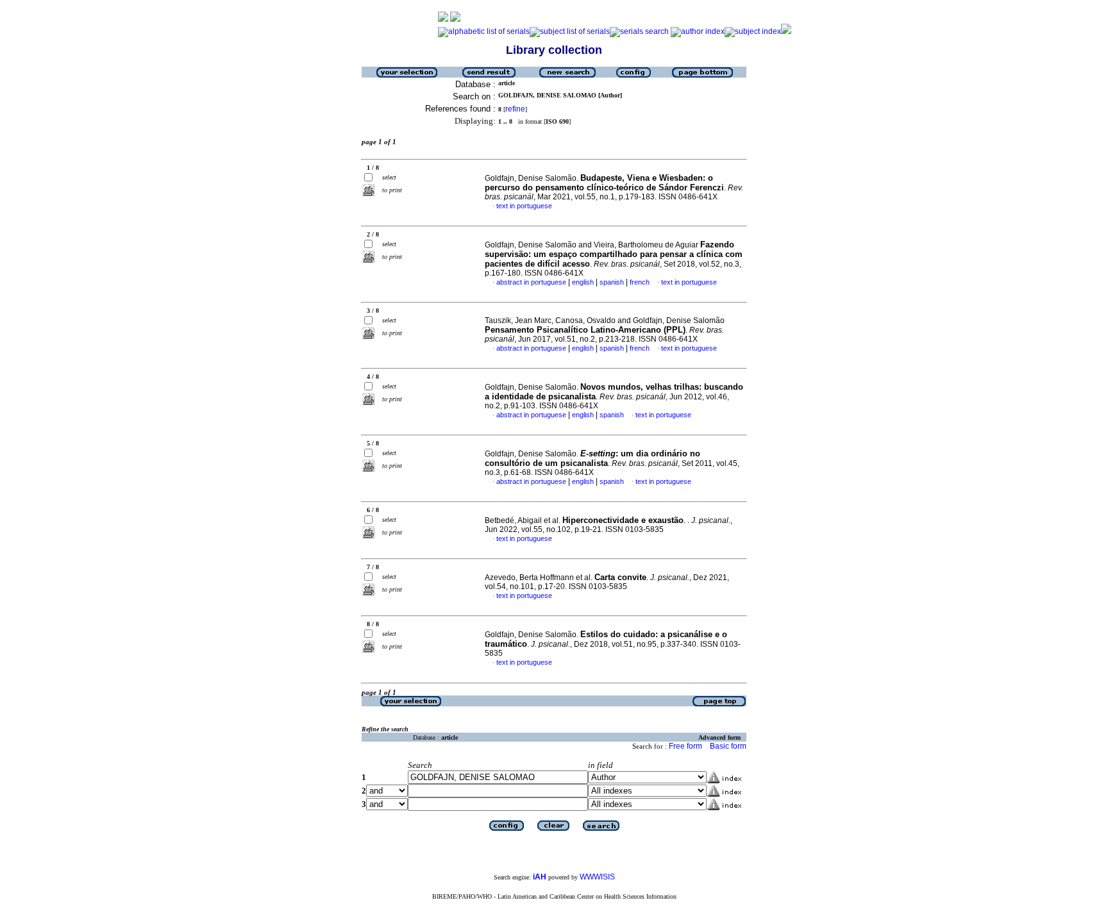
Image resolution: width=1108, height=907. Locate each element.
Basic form (728, 746)
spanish (612, 282)
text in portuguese (524, 206)
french (640, 282)
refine (515, 108)
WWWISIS (597, 876)
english (583, 282)
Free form (685, 746)
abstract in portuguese (531, 282)
